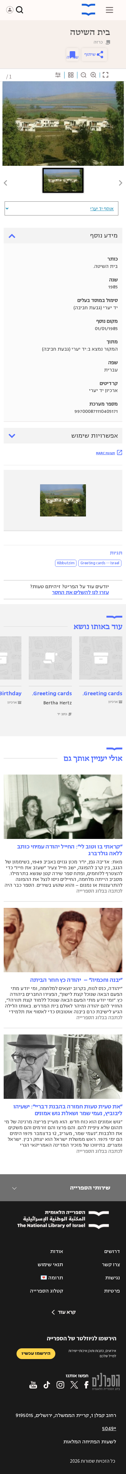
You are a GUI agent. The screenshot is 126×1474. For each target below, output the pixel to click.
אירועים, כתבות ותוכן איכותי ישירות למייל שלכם (92, 1353)
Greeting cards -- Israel (99, 563)
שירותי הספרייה (90, 1188)
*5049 (109, 1428)
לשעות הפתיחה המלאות (89, 1441)
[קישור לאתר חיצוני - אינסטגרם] (60, 1384)
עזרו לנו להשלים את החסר (80, 592)
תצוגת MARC (105, 453)
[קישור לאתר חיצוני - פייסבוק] (86, 1384)
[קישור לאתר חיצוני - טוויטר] (74, 1384)
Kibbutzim (66, 563)
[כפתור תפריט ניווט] (109, 10)
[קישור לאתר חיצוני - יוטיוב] (33, 1384)
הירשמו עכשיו (35, 1353)
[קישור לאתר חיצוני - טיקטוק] (46, 1384)
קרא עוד (67, 1312)
